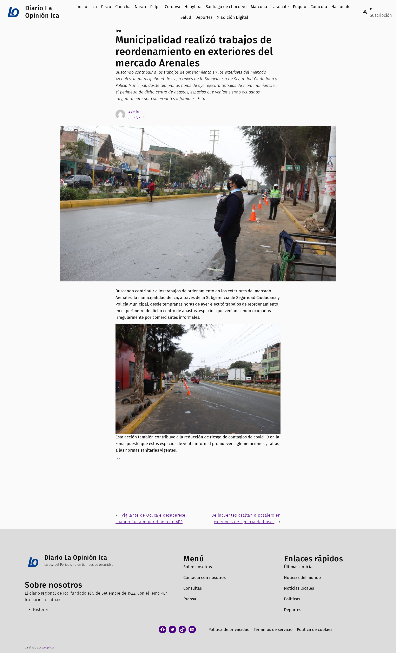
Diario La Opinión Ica (42, 11)
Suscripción (381, 15)
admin (133, 112)
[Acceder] (364, 12)
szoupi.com (48, 647)
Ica (118, 30)
